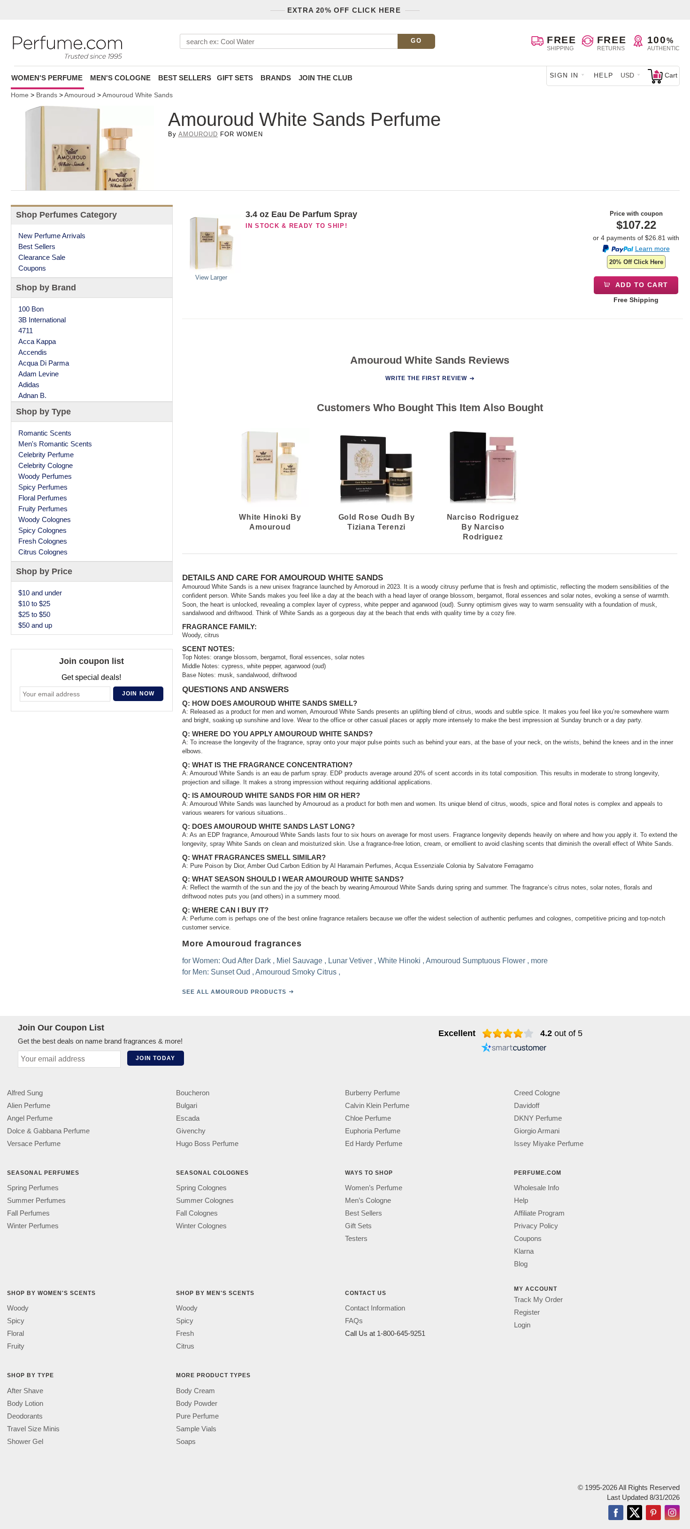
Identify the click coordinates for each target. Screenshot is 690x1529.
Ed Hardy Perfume (373, 1143)
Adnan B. (32, 395)
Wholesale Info (536, 1188)
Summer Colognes (205, 1201)
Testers (356, 1239)
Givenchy (191, 1131)
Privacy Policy (536, 1226)
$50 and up (35, 625)
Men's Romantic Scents (55, 444)
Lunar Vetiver (350, 961)
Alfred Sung (25, 1093)
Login (522, 1325)
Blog (521, 1264)
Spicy (15, 1321)
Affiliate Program (539, 1213)
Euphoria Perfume (372, 1131)
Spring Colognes (201, 1188)
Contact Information (375, 1308)
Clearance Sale (41, 257)
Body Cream (195, 1391)
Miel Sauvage (299, 961)
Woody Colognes (44, 519)
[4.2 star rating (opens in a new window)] (508, 1033)
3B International (42, 320)
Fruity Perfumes (43, 509)
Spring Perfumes (33, 1188)
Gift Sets (235, 78)
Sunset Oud (230, 972)
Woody (18, 1308)
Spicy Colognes (42, 530)
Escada (187, 1118)
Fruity (15, 1346)
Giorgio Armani (537, 1131)
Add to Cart (640, 285)
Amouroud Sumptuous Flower (475, 961)
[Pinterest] (653, 1513)
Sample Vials (196, 1429)
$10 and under (40, 593)
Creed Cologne (537, 1093)
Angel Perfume (30, 1118)
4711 (25, 331)
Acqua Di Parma (43, 363)
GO (416, 40)
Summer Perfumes (36, 1201)
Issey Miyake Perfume (548, 1143)
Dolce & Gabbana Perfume (48, 1131)
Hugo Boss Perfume (207, 1143)
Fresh (185, 1334)
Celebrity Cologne (45, 465)
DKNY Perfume (538, 1118)
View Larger (211, 277)
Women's (47, 78)
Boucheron (192, 1093)
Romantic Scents (44, 433)
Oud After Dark (246, 961)
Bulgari (186, 1105)
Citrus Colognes (43, 552)
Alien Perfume (28, 1105)
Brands (276, 78)
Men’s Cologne (368, 1201)
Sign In (564, 75)
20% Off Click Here (636, 261)
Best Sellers (184, 78)
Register (527, 1313)
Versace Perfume (34, 1143)
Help (603, 75)
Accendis (32, 352)
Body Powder (196, 1403)
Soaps (186, 1441)
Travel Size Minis (33, 1429)
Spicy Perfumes (43, 487)
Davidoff (526, 1105)
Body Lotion (25, 1403)
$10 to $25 (34, 604)
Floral (15, 1334)
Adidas (28, 385)
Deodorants (25, 1416)
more (539, 961)
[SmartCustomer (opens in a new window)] (514, 1048)
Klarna (524, 1252)
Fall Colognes (197, 1213)
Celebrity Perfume (46, 455)
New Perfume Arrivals (51, 236)
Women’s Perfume (373, 1188)
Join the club (326, 78)
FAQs (354, 1321)
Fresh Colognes (42, 541)
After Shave (25, 1391)
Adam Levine (38, 374)
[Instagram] (672, 1513)
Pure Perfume (197, 1416)
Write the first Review (426, 378)
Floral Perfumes (42, 498)
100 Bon (31, 309)
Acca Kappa (37, 341)
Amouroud (198, 134)
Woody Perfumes (45, 476)
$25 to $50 (34, 614)
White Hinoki (399, 961)
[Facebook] (615, 1513)
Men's (120, 78)
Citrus (185, 1346)
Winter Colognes (201, 1226)
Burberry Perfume (372, 1093)
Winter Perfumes (33, 1226)
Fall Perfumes (28, 1213)
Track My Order (538, 1300)
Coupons (32, 268)
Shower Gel (25, 1441)
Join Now (138, 693)
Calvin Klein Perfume (377, 1105)
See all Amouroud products (234, 992)
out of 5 (561, 1033)
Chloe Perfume (368, 1118)
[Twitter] (634, 1513)
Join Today (155, 1058)
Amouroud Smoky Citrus (296, 972)
